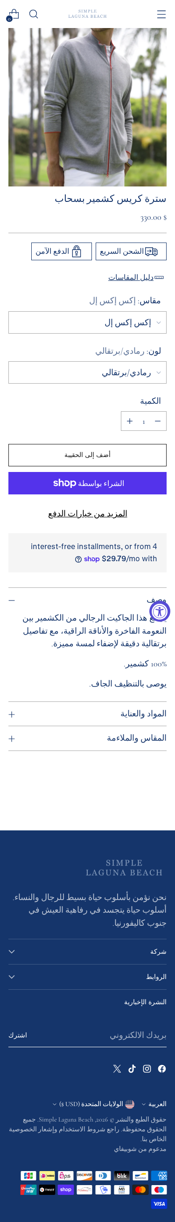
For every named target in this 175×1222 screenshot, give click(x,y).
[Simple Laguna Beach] (88, 14)
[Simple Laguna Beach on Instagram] (146, 1070)
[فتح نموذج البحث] (33, 14)
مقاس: (125, 300)
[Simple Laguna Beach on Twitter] (116, 1070)
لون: (128, 351)
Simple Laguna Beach (66, 1119)
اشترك (17, 1035)
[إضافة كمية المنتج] (129, 421)
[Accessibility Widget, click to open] (159, 611)
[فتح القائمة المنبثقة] (161, 14)
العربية (157, 1104)
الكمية (150, 401)
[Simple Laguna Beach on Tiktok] (131, 1070)
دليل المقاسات (131, 277)
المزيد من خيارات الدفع (87, 513)
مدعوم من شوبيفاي (140, 1149)
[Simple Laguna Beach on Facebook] (161, 1070)
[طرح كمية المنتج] (157, 421)
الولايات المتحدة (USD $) (91, 1104)
